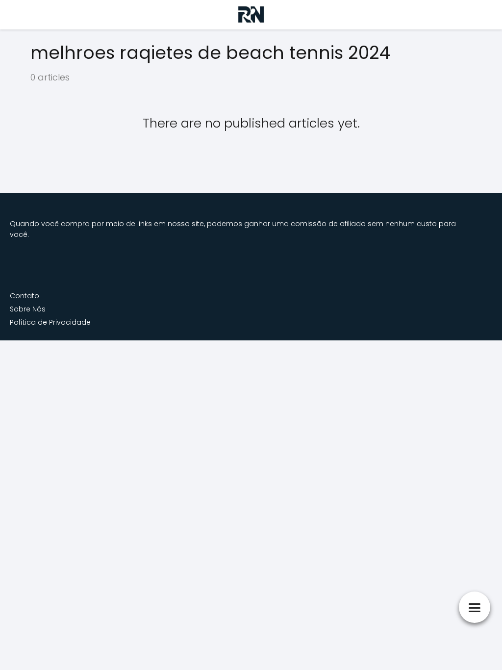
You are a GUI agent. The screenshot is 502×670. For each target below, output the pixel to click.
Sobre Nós (28, 309)
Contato (24, 296)
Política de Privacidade (50, 322)
